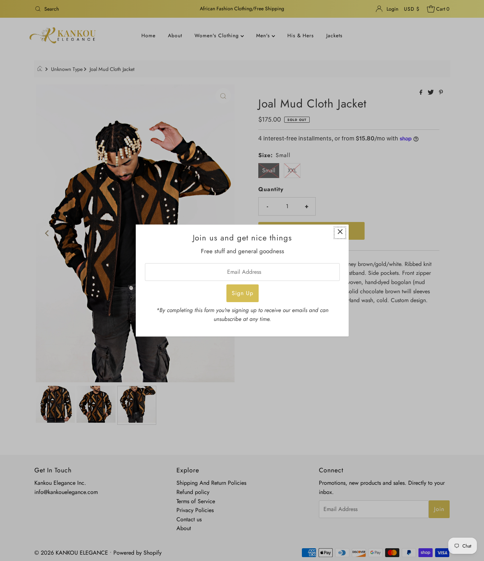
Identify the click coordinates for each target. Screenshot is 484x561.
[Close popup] (340, 233)
